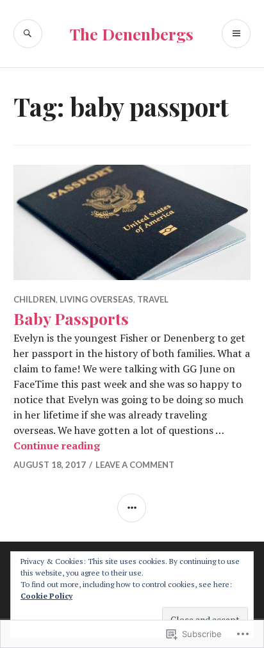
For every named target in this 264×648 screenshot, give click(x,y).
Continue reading (56, 445)
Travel (153, 299)
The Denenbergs (132, 33)
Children (34, 299)
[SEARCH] (27, 33)
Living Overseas (96, 299)
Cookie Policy (46, 596)
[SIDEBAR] (131, 508)
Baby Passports (71, 318)
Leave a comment (134, 465)
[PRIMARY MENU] (236, 33)
